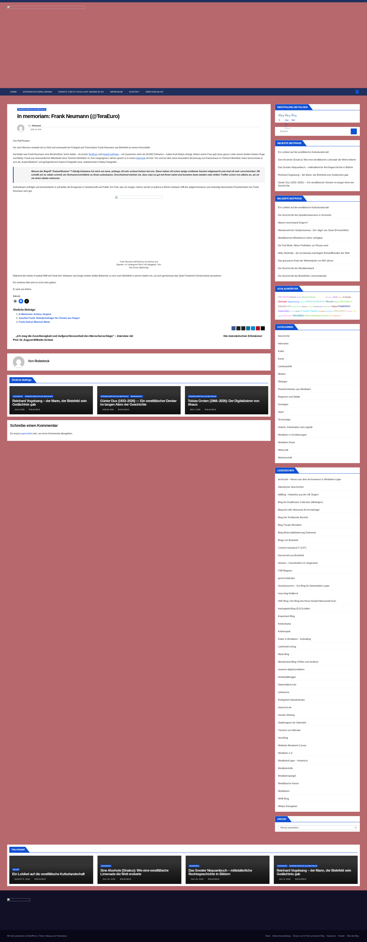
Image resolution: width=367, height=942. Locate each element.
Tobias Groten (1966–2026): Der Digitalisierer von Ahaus (223, 402)
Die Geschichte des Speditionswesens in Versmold (304, 215)
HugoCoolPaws (111, 154)
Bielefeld (286, 297)
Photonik (292, 311)
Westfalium (284, 791)
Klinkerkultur (284, 624)
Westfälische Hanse (288, 783)
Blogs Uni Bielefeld (288, 540)
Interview (140, 158)
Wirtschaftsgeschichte (317, 315)
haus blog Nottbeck (288, 593)
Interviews (283, 343)
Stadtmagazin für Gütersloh (292, 722)
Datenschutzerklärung (37, 92)
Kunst (281, 359)
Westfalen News (286, 442)
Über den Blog (154, 92)
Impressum (116, 92)
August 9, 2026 (22, 879)
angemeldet (26, 433)
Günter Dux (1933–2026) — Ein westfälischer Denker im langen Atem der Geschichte (138, 402)
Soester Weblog (286, 715)
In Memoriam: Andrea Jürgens (35, 314)
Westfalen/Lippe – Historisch (293, 760)
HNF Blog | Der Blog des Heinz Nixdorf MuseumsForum (307, 601)
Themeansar (61, 936)
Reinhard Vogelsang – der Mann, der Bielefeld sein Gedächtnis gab (49, 402)
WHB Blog (283, 798)
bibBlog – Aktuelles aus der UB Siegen (298, 494)
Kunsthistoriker (320, 297)
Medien (282, 374)
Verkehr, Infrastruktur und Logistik (295, 427)
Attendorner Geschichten (291, 487)
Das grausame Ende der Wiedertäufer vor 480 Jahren (306, 260)
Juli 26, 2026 (197, 879)
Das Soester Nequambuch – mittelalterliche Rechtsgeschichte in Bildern (315, 167)
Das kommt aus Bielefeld (291, 555)
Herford (302, 302)
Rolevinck (36, 125)
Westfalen (298, 315)
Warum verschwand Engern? (293, 222)
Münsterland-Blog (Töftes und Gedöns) (298, 662)
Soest (355, 311)
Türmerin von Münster (289, 730)
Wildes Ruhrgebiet (287, 806)
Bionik (335, 297)
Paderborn (344, 306)
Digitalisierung (293, 302)
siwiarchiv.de (285, 707)
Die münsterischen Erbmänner (243, 335)
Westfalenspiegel (287, 776)
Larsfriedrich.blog (287, 646)
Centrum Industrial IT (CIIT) (292, 548)
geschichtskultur (286, 578)
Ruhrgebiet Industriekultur (291, 700)
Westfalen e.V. (285, 753)
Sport (281, 412)
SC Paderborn (335, 316)
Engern (340, 297)
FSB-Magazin (285, 570)
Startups (282, 301)
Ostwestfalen (339, 311)
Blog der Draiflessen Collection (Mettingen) (300, 502)
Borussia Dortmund (308, 297)
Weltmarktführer (315, 301)
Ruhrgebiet (322, 311)
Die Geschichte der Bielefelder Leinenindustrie (302, 276)
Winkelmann (329, 297)
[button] (352, 91)
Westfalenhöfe (285, 768)
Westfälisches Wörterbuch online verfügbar (300, 238)
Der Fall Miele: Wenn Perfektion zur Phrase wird (303, 245)
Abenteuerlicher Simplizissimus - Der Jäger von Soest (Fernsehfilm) (313, 230)
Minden (298, 306)
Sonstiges (283, 404)
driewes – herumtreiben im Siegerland (298, 563)
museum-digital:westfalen (291, 669)
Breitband (329, 311)
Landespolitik (285, 366)
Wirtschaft (283, 450)
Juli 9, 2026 (285, 879)
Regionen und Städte (289, 397)
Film (280, 297)
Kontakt (134, 92)
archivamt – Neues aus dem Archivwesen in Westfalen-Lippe (309, 479)
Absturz (336, 302)
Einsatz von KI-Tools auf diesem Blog (81, 92)
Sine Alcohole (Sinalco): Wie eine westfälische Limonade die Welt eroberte (317, 159)
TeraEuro (93, 154)
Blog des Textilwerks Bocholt (293, 517)
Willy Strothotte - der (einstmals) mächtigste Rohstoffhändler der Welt (314, 253)
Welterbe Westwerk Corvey (292, 745)
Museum (293, 297)
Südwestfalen (283, 311)
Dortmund (327, 306)
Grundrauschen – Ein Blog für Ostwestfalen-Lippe (304, 586)
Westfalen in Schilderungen (292, 435)
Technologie (284, 419)
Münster (330, 301)
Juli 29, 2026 (109, 879)
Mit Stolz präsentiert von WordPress (22, 936)
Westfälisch (346, 301)
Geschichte (18, 396)
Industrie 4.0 (284, 306)
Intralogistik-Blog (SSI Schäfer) (294, 608)
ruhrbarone (283, 692)
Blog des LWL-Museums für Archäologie (299, 510)
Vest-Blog (283, 738)
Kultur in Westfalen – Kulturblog (294, 639)
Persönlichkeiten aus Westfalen (31, 109)
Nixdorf (297, 311)
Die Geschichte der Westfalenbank (296, 268)
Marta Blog (283, 654)
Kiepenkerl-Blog (286, 616)
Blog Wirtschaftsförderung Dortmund (297, 532)
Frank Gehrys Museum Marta (34, 322)
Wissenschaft (136, 396)
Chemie (299, 297)
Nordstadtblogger (287, 677)
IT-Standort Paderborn (309, 311)
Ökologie (282, 381)
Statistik (349, 311)
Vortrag (280, 316)
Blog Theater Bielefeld (289, 525)
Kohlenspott (284, 631)
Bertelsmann (318, 306)
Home (13, 92)
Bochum (304, 306)
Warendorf (287, 316)
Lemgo (310, 306)
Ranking (293, 306)
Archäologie (347, 297)
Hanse (335, 306)
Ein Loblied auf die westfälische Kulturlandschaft (303, 152)
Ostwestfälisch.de (287, 684)
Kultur (281, 351)
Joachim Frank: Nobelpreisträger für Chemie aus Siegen (49, 318)
